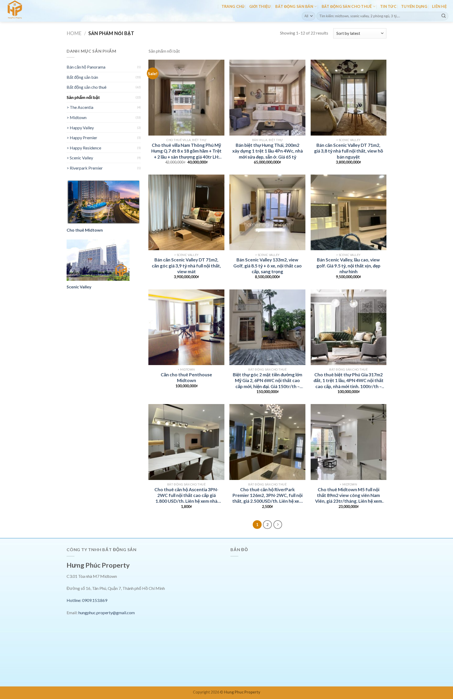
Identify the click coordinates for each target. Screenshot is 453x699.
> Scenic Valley (80, 157)
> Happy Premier (82, 137)
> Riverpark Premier (85, 167)
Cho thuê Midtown (85, 229)
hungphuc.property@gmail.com (106, 612)
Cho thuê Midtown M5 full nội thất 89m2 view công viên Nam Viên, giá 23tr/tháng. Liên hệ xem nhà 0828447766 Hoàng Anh (348, 495)
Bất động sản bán (294, 6)
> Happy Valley (80, 127)
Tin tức (388, 6)
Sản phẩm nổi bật (83, 97)
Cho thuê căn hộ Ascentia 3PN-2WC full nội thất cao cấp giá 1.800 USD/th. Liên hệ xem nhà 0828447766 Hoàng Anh (186, 495)
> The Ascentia (80, 107)
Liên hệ (439, 6)
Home (74, 33)
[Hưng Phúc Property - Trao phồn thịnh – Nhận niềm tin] (27, 11)
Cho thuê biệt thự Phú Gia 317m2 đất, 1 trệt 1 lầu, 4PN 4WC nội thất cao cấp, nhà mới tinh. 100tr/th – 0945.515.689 (349, 380)
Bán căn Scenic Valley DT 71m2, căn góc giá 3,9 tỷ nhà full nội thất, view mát (186, 265)
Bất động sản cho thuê (347, 6)
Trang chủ (233, 6)
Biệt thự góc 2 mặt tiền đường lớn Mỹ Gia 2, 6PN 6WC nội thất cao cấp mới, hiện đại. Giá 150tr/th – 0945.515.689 (267, 380)
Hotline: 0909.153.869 (87, 600)
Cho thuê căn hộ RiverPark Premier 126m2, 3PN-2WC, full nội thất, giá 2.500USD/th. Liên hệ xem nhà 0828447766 (267, 495)
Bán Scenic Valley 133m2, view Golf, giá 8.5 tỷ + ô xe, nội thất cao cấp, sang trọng (267, 265)
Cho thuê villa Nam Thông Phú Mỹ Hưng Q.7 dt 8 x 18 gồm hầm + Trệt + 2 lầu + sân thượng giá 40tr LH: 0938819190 (186, 151)
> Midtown (77, 117)
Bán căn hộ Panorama (86, 66)
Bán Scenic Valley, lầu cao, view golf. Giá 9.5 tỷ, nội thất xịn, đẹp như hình (348, 265)
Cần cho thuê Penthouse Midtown (186, 377)
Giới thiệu (260, 6)
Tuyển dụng (414, 6)
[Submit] (443, 16)
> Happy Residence (84, 147)
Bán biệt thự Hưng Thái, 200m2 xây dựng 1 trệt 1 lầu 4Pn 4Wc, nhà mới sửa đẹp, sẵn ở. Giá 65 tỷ (267, 151)
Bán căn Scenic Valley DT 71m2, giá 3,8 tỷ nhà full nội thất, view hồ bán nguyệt (348, 151)
